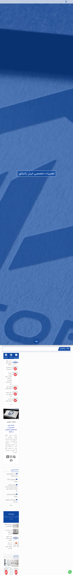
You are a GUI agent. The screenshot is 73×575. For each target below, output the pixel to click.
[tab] (16, 356)
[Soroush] (7, 457)
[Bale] (14, 457)
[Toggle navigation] (66, 1)
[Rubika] (11, 460)
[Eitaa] (11, 457)
